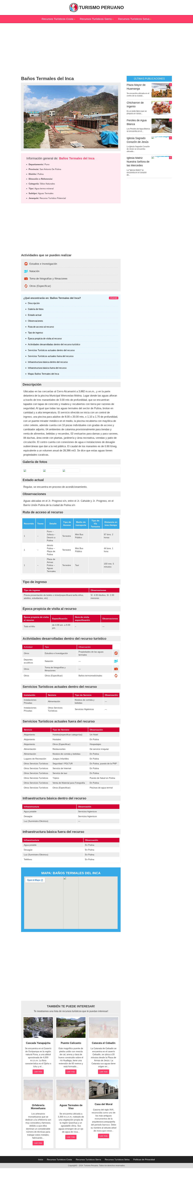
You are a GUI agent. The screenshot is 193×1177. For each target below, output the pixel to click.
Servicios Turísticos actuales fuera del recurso (50, 356)
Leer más (38, 1072)
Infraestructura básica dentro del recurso (48, 362)
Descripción (34, 303)
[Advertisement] (96, 44)
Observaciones (35, 321)
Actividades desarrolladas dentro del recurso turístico (54, 344)
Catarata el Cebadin (103, 1043)
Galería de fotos (36, 309)
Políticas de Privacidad (144, 1159)
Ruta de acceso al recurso (41, 326)
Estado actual (34, 315)
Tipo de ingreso (35, 332)
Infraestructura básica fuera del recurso (47, 368)
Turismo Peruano (101, 7)
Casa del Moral (103, 1104)
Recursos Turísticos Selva (133, 19)
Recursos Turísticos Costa (57, 19)
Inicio (40, 1159)
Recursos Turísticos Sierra (96, 19)
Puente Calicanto (71, 1043)
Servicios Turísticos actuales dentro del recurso (51, 350)
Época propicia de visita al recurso (45, 338)
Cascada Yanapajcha (38, 1043)
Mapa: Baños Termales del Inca (43, 373)
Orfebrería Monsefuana (38, 1107)
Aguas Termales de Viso (71, 1107)
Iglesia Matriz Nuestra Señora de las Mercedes (138, 161)
